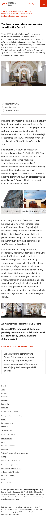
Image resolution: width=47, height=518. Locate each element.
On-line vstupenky (7, 446)
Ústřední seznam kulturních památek (14, 453)
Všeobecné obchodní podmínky (31, 509)
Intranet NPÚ (6, 483)
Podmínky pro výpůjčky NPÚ (11, 512)
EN (38, 3)
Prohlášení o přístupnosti (24, 507)
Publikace (4, 400)
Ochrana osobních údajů (10, 472)
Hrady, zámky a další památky (11, 416)
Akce (3, 389)
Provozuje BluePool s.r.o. (10, 514)
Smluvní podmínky (8, 476)
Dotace (4, 479)
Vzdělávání (5, 427)
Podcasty (4, 397)
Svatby (3, 456)
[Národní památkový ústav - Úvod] (8, 4)
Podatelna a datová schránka (11, 468)
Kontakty (4, 407)
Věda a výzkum (6, 430)
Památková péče (7, 423)
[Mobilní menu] (43, 3)
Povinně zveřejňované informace (13, 465)
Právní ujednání (7, 507)
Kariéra (3, 442)
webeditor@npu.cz (30, 512)
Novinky (4, 393)
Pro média (5, 404)
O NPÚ (3, 419)
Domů (3, 386)
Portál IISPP (5, 449)
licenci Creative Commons (10, 492)
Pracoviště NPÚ (6, 438)
